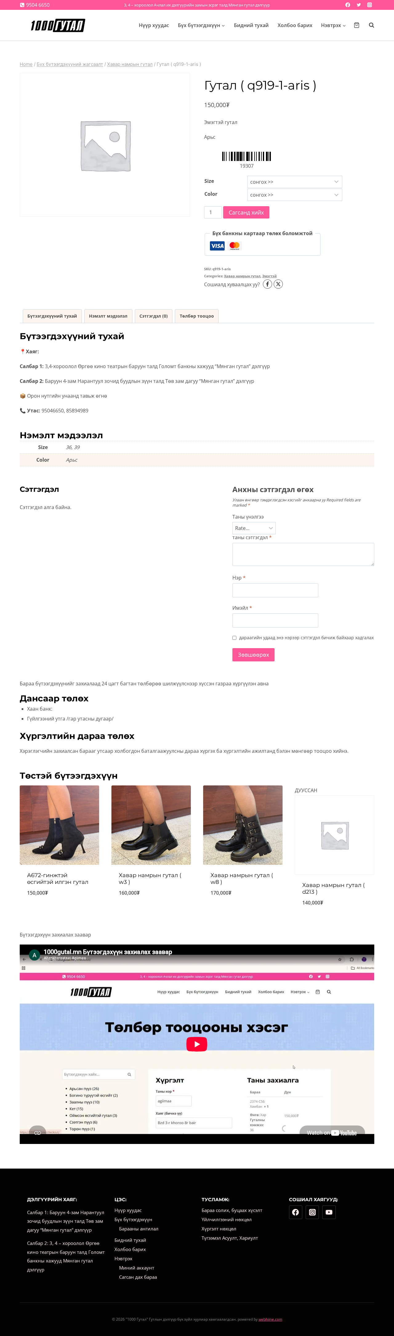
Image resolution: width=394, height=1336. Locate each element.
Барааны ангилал (139, 1229)
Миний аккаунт (136, 1268)
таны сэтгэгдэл (252, 537)
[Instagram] (369, 5)
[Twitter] (359, 5)
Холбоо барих (295, 25)
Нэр (239, 578)
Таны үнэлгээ (248, 517)
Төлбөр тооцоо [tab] (197, 316)
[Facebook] (348, 5)
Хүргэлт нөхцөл (219, 1229)
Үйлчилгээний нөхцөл (227, 1219)
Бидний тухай (251, 25)
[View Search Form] (368, 25)
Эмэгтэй (269, 276)
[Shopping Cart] (357, 25)
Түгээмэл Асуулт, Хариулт (230, 1238)
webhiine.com (270, 1319)
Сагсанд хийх (246, 212)
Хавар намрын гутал (242, 276)
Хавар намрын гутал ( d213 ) (333, 888)
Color (210, 194)
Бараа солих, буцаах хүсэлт (232, 1210)
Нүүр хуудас (154, 25)
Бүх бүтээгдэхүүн (133, 1219)
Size (209, 181)
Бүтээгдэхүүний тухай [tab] (52, 316)
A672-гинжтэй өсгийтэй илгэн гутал (57, 878)
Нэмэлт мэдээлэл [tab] (108, 316)
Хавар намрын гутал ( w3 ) (150, 878)
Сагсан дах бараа (138, 1277)
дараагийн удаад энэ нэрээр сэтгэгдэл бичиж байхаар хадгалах (306, 637)
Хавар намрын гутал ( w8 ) (242, 878)
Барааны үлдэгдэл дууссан (335, 918)
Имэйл (242, 608)
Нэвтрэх (123, 1258)
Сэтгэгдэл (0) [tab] (153, 316)
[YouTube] (329, 1212)
